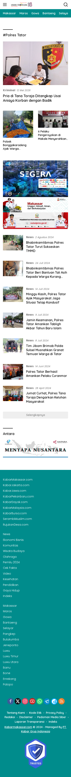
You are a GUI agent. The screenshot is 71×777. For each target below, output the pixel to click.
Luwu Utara (10, 662)
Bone (6, 673)
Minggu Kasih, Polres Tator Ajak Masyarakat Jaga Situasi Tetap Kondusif (46, 298)
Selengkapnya (35, 415)
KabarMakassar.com (18, 480)
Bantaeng (10, 623)
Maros (7, 611)
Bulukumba (11, 639)
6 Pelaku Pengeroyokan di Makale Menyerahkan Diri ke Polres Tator (52, 135)
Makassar (10, 606)
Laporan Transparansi (29, 721)
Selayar (8, 628)
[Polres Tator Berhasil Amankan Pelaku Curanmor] (13, 372)
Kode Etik (35, 713)
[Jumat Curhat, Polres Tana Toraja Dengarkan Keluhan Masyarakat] (13, 396)
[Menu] (5, 4)
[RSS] (61, 701)
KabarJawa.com (14, 491)
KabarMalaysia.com (17, 508)
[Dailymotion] (54, 701)
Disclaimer (26, 717)
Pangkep (9, 634)
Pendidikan (10, 585)
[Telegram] (47, 701)
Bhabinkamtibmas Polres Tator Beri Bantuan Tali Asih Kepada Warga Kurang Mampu (46, 274)
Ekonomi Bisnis (13, 540)
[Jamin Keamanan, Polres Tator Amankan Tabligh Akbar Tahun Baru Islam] (13, 322)
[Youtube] (32, 701)
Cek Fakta (10, 568)
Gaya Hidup (11, 590)
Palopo (8, 684)
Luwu (6, 651)
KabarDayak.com (15, 502)
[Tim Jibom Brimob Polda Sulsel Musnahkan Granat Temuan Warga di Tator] (13, 348)
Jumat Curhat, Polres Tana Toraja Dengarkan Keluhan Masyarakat (46, 397)
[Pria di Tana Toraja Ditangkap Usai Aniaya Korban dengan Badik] (35, 63)
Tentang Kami (16, 713)
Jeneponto (10, 645)
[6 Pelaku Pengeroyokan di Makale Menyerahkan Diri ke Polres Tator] (53, 119)
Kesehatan (10, 579)
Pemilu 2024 (11, 562)
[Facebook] (10, 701)
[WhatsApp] (39, 701)
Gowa (7, 617)
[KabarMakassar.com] (21, 4)
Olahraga (10, 557)
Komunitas (10, 545)
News (30, 237)
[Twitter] (18, 701)
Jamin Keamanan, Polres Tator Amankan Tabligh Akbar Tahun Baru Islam (45, 324)
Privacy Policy (55, 713)
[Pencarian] (66, 4)
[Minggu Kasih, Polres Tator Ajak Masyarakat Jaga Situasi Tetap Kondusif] (13, 297)
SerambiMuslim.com (17, 519)
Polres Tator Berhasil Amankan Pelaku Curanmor (46, 374)
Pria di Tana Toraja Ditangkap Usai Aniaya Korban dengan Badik (32, 98)
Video (7, 574)
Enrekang (9, 679)
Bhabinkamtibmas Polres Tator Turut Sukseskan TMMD (45, 246)
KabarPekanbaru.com (18, 496)
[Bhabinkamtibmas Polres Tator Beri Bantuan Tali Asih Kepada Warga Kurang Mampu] (13, 271)
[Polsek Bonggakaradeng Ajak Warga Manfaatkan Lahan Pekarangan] (18, 124)
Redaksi (10, 717)
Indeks (7, 596)
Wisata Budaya (13, 551)
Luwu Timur (10, 656)
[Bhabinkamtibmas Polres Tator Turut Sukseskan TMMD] (13, 245)
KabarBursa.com (15, 513)
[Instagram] (25, 701)
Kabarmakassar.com (18, 727)
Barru (6, 668)
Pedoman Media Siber (51, 717)
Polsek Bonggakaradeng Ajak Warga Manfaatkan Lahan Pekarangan (15, 145)
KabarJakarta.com (16, 485)
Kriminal (9, 90)
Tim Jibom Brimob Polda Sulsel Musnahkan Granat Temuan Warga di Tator (45, 350)
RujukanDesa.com (15, 525)
